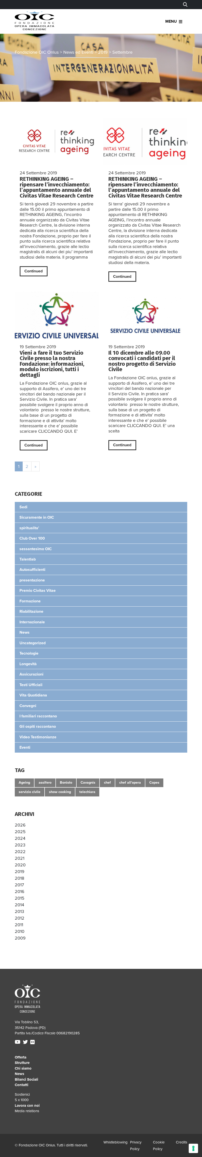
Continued (33, 271)
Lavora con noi (27, 1105)
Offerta (20, 1057)
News (19, 1074)
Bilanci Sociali (26, 1079)
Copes (154, 782)
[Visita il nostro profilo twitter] (26, 1042)
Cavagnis (88, 782)
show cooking (60, 792)
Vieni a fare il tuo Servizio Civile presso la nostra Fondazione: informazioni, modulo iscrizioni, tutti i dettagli (52, 363)
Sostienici (22, 1094)
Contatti (21, 1085)
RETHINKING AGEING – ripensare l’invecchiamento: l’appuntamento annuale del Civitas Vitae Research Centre (56, 187)
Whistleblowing (115, 1142)
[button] (20, 825)
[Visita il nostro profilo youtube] (18, 1042)
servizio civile (29, 792)
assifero (45, 782)
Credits (181, 1142)
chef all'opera (130, 782)
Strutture (22, 1062)
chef (107, 782)
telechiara (87, 792)
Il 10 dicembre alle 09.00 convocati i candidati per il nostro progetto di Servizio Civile (142, 361)
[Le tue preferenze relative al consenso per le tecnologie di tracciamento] (193, 1148)
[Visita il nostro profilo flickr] (33, 1042)
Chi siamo (23, 1068)
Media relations (27, 1111)
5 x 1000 (22, 1100)
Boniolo (66, 782)
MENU (171, 21)
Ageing (24, 782)
